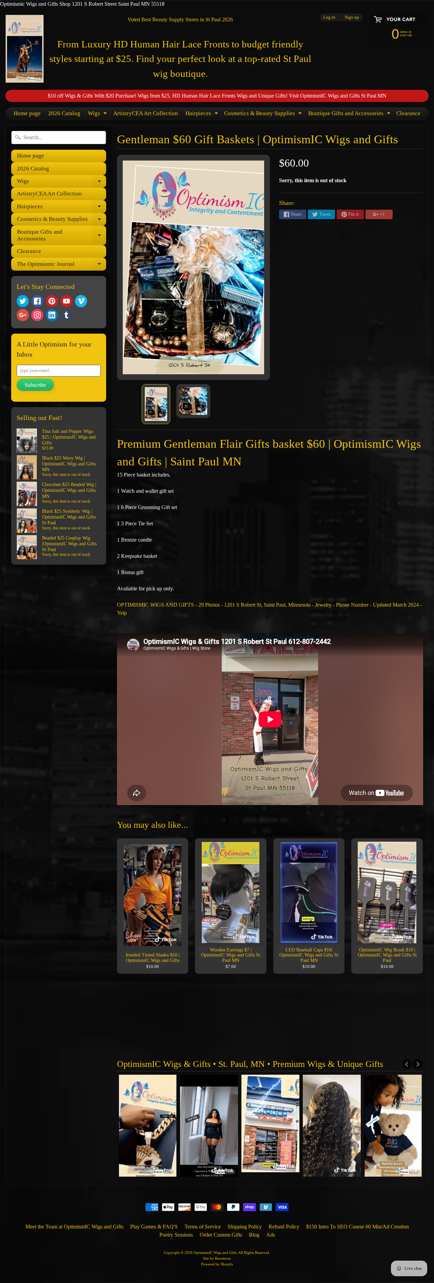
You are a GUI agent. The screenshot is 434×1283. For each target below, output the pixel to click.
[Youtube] (66, 301)
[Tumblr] (66, 315)
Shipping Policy (245, 1226)
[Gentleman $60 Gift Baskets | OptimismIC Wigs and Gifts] (156, 404)
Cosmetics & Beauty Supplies (263, 114)
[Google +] (23, 315)
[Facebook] (37, 301)
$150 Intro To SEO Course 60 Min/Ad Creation (357, 1226)
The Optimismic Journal (61, 265)
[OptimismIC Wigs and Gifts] (24, 49)
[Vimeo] (81, 301)
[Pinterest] (52, 301)
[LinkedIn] (52, 315)
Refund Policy (284, 1226)
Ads (270, 1235)
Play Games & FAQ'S (154, 1226)
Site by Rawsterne (217, 1258)
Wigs (98, 114)
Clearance (408, 113)
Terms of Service (202, 1226)
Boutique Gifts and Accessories (350, 114)
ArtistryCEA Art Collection (145, 113)
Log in (329, 17)
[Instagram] (37, 315)
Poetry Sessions (176, 1235)
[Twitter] (23, 301)
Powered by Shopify (217, 1264)
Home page (27, 113)
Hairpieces (202, 114)
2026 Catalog (64, 113)
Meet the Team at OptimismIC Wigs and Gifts (74, 1226)
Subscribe (35, 385)
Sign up (352, 17)
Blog (254, 1235)
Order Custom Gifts (221, 1235)
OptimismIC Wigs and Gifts (215, 1252)
